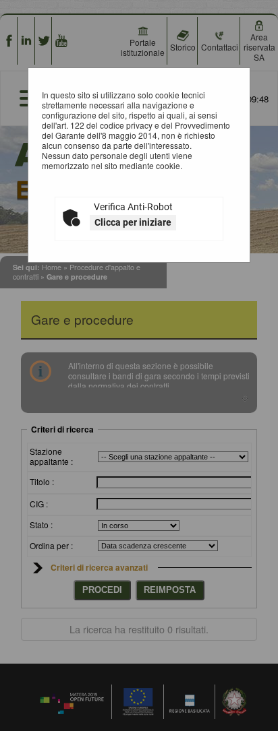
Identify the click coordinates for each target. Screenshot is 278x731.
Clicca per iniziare (132, 222)
